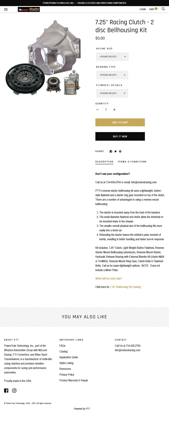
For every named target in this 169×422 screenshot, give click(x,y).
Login (143, 9)
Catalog (63, 351)
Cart (153, 9)
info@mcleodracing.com (127, 350)
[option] (43, 57)
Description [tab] (104, 161)
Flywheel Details (109, 85)
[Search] (163, 9)
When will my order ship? (108, 278)
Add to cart (120, 122)
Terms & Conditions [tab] (132, 161)
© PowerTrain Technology (14, 403)
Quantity (102, 103)
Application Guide (68, 357)
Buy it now (120, 136)
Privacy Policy (66, 374)
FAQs (62, 345)
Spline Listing (66, 363)
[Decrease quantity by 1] (97, 109)
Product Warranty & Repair (73, 380)
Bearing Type (106, 67)
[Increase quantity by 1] (114, 109)
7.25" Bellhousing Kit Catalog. (126, 287)
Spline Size (104, 48)
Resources (65, 368)
